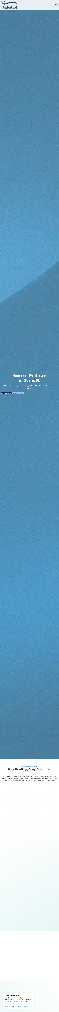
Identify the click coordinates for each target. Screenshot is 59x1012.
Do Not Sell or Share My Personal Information (16, 1006)
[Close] (33, 994)
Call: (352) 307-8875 (6, 393)
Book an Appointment (18, 393)
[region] (19, 1001)
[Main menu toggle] (56, 5)
